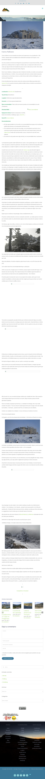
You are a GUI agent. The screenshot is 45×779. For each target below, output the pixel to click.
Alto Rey (4, 675)
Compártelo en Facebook (22, 590)
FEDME (22, 728)
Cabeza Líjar (7, 132)
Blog (8, 740)
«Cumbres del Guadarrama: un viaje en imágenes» (6, 605)
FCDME (22, 732)
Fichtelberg (5, 682)
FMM (22, 730)
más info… (22, 114)
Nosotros (8, 730)
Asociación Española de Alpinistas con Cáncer (22, 744)
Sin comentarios (5, 621)
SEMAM (22, 734)
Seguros (37, 734)
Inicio (8, 728)
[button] (3, 612)
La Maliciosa (30, 514)
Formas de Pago (37, 732)
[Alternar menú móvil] (42, 8)
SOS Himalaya (22, 736)
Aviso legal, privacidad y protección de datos (36, 746)
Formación (8, 738)
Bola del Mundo (23, 514)
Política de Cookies (37, 742)
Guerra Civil (4, 83)
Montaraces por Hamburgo (22, 759)
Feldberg (4, 678)
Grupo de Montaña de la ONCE (22, 749)
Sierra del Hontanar (39, 605)
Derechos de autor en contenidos (37, 739)
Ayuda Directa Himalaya (22, 753)
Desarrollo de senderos (8, 733)
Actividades (8, 736)
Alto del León (11, 91)
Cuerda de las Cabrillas (17, 605)
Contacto (8, 742)
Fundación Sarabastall (22, 739)
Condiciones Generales (37, 729)
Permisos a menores (37, 736)
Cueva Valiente (10, 118)
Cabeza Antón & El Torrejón (28, 605)
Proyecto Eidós (22, 756)
